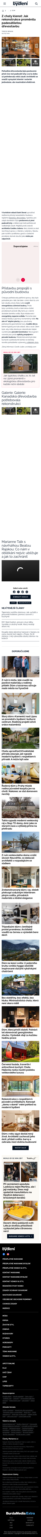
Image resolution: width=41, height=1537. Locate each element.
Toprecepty (8, 1386)
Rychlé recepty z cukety (23, 1434)
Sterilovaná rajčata (14, 1428)
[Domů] (20, 3)
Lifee (5, 1381)
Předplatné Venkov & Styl (15, 1268)
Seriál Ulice (27, 1412)
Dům (13, 10)
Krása (5, 1320)
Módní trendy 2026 (14, 1400)
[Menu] (5, 3)
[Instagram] (8, 1254)
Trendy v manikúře (8, 1410)
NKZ (11, 1523)
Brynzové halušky (28, 1432)
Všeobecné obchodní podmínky (17, 1299)
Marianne (30, 1518)
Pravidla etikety (7, 1396)
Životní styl (8, 1325)
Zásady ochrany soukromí (15, 1290)
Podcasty (7, 1347)
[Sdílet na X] (18, 592)
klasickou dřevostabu (17, 218)
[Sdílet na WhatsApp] (27, 592)
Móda (5, 1316)
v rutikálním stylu (31, 342)
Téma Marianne (10, 1352)
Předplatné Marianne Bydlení (16, 1264)
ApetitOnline (9, 1364)
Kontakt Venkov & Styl (13, 1281)
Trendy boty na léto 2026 (19, 1414)
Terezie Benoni (7, 31)
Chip (5, 1377)
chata (13, 602)
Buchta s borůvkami (9, 1434)
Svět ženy (7, 1373)
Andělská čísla (7, 1398)
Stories (6, 1338)
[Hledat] (36, 3)
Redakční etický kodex (13, 1286)
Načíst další (20, 1148)
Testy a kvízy (29, 1396)
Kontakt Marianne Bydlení (15, 1277)
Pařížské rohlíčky (16, 1430)
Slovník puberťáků (18, 1396)
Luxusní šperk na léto (25, 1416)
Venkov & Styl (9, 1356)
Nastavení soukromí (12, 1295)
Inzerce (6, 1308)
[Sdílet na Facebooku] (14, 592)
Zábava (6, 1329)
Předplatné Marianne (13, 1259)
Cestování (16, 1398)
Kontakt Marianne (11, 1273)
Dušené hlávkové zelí (9, 1424)
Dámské (30, 1520)
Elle (5, 1368)
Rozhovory (8, 1334)
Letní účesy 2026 (12, 1416)
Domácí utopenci (16, 1432)
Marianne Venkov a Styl (19, 1236)
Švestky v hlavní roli (22, 1424)
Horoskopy (8, 1343)
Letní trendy (25, 1400)
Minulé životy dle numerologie (23, 1410)
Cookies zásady (10, 1304)
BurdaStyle (30, 1523)
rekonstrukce (24, 602)
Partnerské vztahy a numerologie (12, 1412)
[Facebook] (4, 1254)
